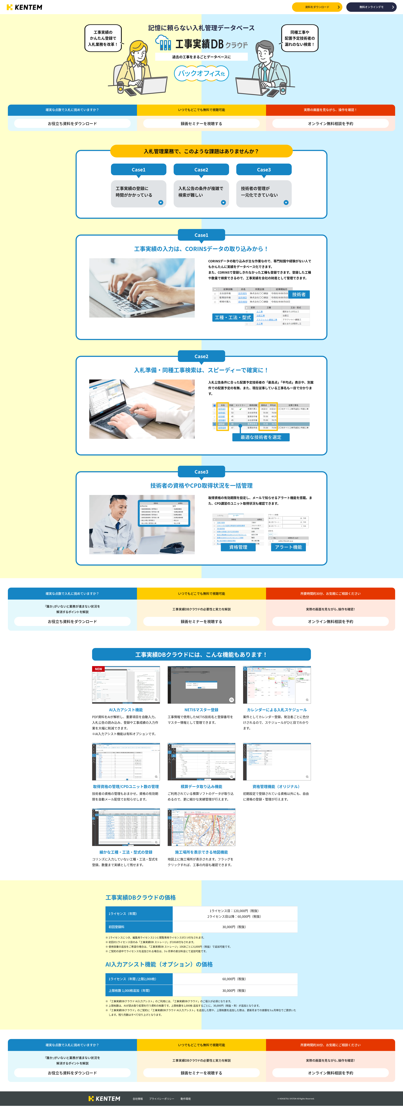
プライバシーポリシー (161, 1098)
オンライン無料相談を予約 (330, 123)
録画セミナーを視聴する (201, 123)
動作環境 (186, 1098)
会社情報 (138, 1098)
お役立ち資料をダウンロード (72, 123)
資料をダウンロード (317, 7)
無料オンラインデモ (372, 7)
